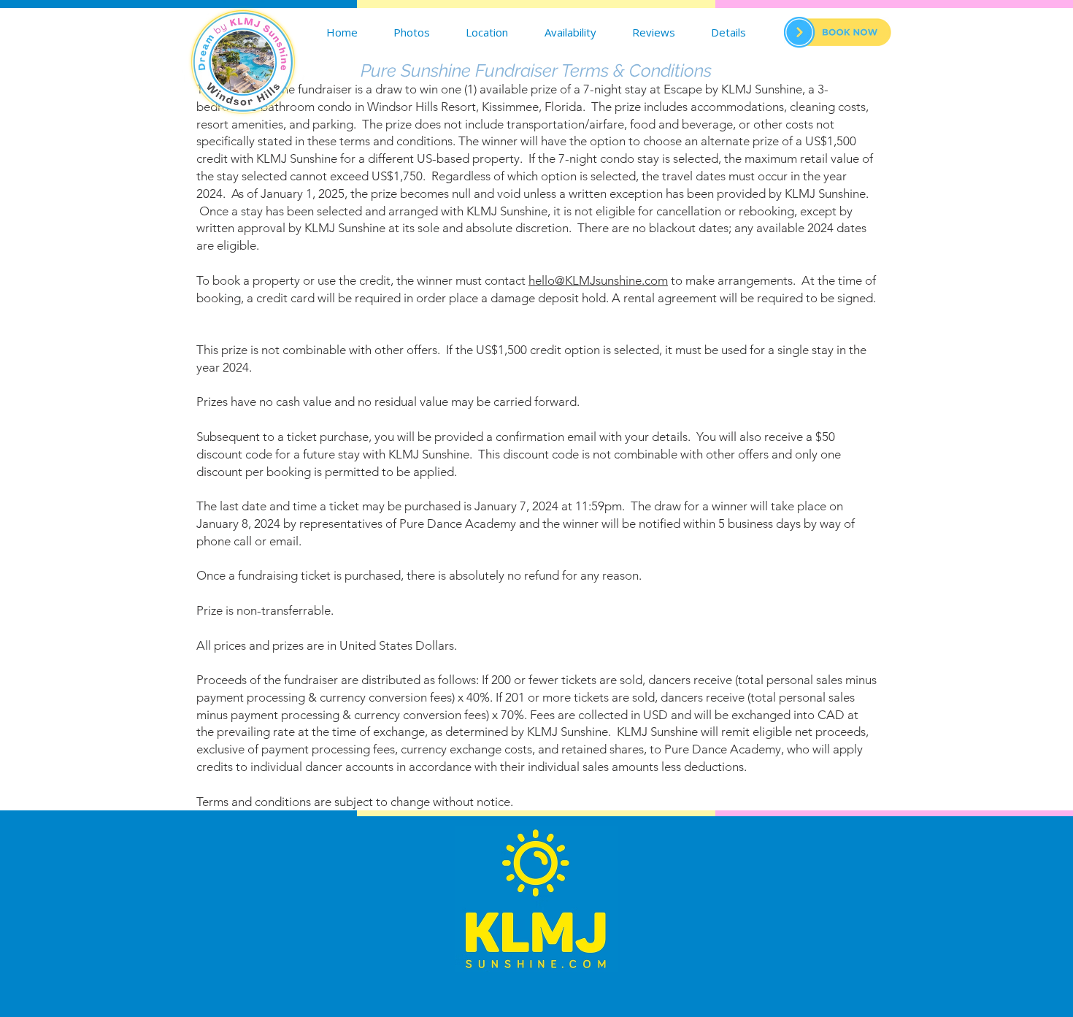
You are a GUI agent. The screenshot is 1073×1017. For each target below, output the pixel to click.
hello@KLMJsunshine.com (598, 280)
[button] (728, 32)
